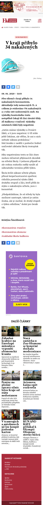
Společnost (8, 484)
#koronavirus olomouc (14, 231)
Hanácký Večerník (10, 20)
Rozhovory (8, 480)
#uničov (21, 227)
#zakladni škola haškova (15, 235)
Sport (6, 487)
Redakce (7, 462)
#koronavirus (9, 227)
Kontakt (7, 465)
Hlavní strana (8, 27)
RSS (7, 469)
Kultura (7, 482)
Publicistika (9, 489)
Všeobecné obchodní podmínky (16, 467)
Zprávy (17, 27)
